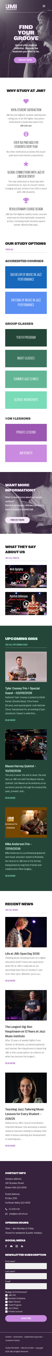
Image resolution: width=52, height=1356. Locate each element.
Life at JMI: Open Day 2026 (22, 954)
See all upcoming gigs (16, 645)
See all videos (12, 558)
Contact (8, 1337)
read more (10, 720)
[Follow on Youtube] (11, 1246)
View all (9, 249)
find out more (17, 520)
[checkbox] (26, 1303)
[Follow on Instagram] (17, 1246)
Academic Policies (13, 1340)
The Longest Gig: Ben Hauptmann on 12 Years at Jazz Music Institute (25, 1031)
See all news (11, 910)
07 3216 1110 (14, 1209)
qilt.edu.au (25, 125)
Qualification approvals (33, 1337)
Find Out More (25, 60)
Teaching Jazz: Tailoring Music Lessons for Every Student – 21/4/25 (24, 1114)
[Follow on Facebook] (6, 1246)
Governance (18, 1337)
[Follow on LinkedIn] (22, 1246)
